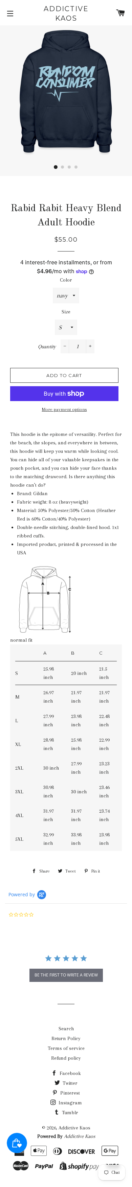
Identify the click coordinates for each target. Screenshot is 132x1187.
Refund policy (66, 1058)
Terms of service (66, 1048)
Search (66, 1029)
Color (66, 280)
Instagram (69, 1103)
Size (66, 312)
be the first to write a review (66, 975)
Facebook (69, 1073)
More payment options (64, 409)
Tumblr (69, 1112)
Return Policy (66, 1038)
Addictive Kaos (66, 13)
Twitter (69, 1083)
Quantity (47, 347)
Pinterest (69, 1093)
